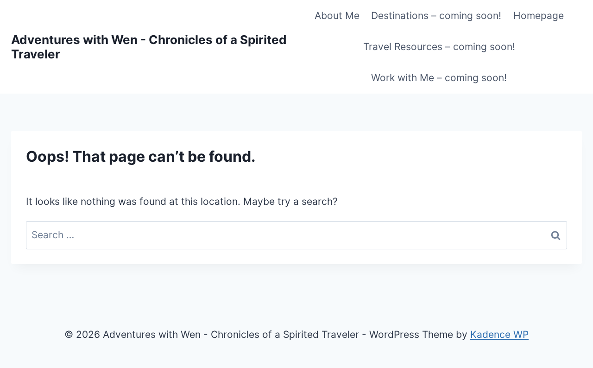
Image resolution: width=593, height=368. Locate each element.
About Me (337, 15)
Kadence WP (499, 334)
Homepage (538, 15)
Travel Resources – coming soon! (439, 46)
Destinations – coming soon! (436, 15)
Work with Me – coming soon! (439, 77)
